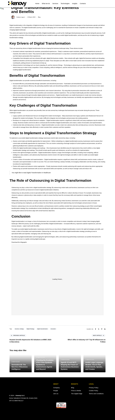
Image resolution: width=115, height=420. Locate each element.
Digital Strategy (30, 329)
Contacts (83, 3)
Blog (39, 17)
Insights (74, 3)
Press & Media (76, 390)
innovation (53, 329)
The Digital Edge (76, 393)
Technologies (65, 3)
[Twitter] (100, 3)
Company (56, 388)
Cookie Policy (93, 390)
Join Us (55, 393)
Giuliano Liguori (20, 17)
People (55, 390)
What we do (46, 3)
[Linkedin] (103, 3)
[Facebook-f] (97, 3)
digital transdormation (42, 329)
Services (55, 3)
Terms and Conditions (96, 393)
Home (37, 3)
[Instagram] (106, 3)
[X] (98, 329)
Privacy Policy (93, 388)
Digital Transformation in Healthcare (39, 173)
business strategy (19, 329)
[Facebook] (95, 329)
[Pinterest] (101, 329)
